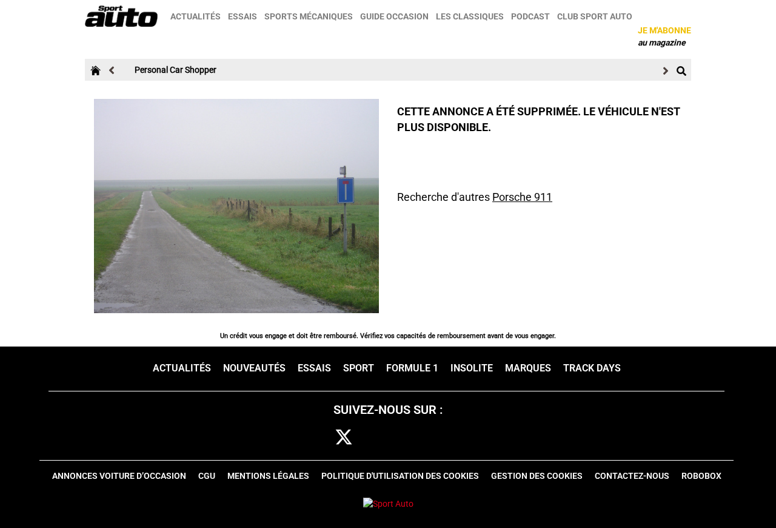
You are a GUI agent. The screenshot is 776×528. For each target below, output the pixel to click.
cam (381, 438)
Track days (592, 368)
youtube (455, 438)
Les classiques (470, 16)
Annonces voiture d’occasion (119, 476)
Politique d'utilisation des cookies (400, 476)
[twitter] (344, 438)
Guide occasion (394, 16)
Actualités (195, 16)
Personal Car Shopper (175, 70)
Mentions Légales (268, 476)
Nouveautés (254, 368)
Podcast (530, 16)
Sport (358, 368)
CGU (206, 476)
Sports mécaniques (308, 16)
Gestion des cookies (537, 476)
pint (416, 438)
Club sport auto (594, 16)
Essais (242, 16)
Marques (528, 368)
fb (311, 438)
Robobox (701, 476)
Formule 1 (412, 368)
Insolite (471, 368)
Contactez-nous (632, 476)
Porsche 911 (522, 197)
